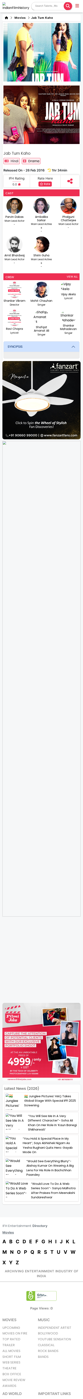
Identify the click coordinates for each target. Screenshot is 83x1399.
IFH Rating (17, 178)
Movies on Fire (14, 1333)
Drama (33, 161)
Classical (46, 1345)
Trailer (8, 1345)
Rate (46, 184)
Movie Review (13, 1380)
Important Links (54, 1394)
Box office (11, 1374)
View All (72, 277)
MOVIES (9, 1320)
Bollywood (48, 1333)
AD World (12, 1394)
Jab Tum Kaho (41, 17)
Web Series (11, 1362)
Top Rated (11, 1339)
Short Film (11, 1356)
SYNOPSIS (15, 346)
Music (44, 1320)
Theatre (9, 1368)
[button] (77, 6)
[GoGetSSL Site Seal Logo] (41, 1296)
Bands (43, 1356)
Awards (9, 1385)
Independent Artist (54, 1327)
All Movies (11, 1351)
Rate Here (45, 178)
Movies (19, 17)
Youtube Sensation (54, 1339)
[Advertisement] (41, 959)
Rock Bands (48, 1351)
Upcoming (11, 1327)
